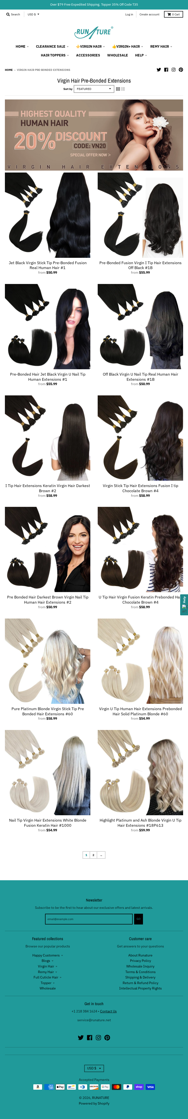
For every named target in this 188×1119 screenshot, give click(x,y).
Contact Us (108, 1011)
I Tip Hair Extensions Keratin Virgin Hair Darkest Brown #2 (47, 488)
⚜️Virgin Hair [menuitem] (89, 46)
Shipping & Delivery (140, 977)
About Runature (140, 955)
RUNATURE (100, 1098)
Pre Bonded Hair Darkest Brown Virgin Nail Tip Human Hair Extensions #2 (47, 600)
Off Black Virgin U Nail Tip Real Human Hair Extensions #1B (140, 377)
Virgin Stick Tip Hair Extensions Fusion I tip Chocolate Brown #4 (140, 488)
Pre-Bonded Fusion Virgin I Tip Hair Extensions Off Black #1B (140, 265)
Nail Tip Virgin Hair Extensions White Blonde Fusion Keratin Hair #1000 (47, 823)
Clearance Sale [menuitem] (50, 46)
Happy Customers (46, 955)
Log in (129, 14)
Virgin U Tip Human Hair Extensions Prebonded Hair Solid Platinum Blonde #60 (140, 711)
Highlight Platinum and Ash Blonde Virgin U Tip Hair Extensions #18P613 (140, 823)
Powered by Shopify (94, 1103)
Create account (149, 14)
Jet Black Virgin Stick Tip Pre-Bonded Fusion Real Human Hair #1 (48, 265)
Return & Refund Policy (140, 983)
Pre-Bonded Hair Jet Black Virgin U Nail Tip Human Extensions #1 (47, 377)
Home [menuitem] (20, 46)
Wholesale (48, 988)
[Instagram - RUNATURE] (173, 69)
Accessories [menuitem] (88, 55)
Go (139, 919)
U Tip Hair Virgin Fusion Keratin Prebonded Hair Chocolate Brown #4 (140, 600)
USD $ (32, 14)
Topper (46, 983)
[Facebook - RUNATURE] (166, 69)
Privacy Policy (140, 960)
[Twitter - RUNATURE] (159, 69)
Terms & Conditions (140, 972)
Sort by (67, 89)
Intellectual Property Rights (140, 988)
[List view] (123, 89)
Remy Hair (46, 972)
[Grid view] (118, 89)
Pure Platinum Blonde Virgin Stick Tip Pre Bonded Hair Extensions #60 (48, 711)
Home (9, 70)
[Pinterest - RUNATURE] (181, 69)
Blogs (46, 960)
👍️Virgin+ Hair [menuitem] (126, 46)
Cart (176, 14)
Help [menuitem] (139, 55)
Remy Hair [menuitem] (159, 46)
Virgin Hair (46, 966)
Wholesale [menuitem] (117, 55)
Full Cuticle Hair (46, 977)
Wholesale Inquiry (140, 966)
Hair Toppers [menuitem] (53, 55)
